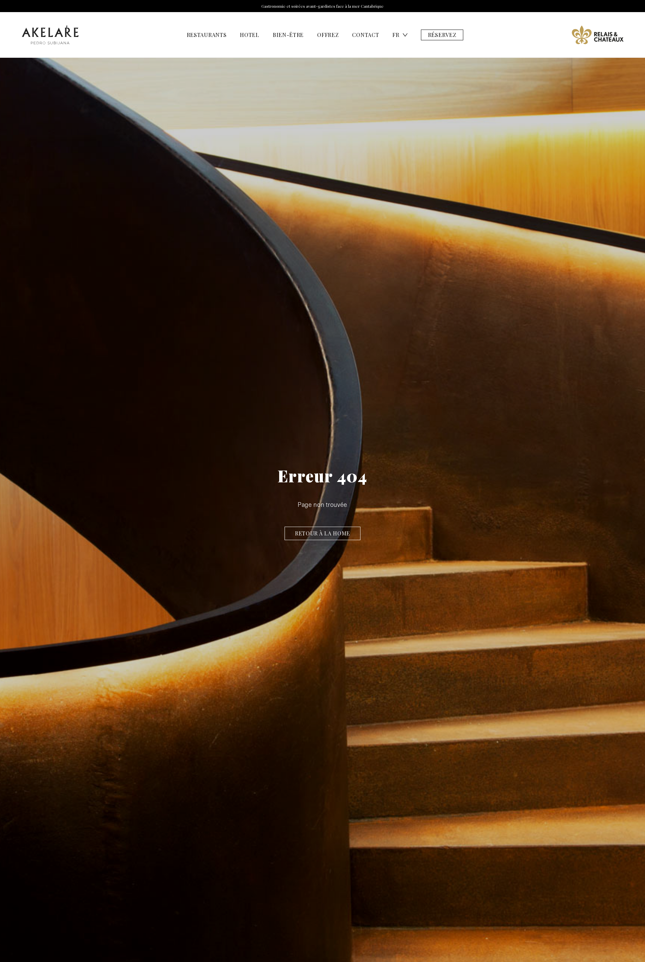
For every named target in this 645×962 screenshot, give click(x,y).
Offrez (328, 34)
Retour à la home (322, 533)
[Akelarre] (50, 35)
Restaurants (207, 34)
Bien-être (288, 34)
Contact (365, 34)
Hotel (249, 34)
